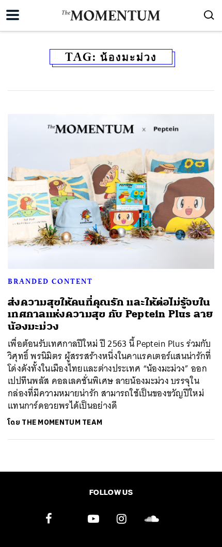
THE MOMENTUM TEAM (62, 422)
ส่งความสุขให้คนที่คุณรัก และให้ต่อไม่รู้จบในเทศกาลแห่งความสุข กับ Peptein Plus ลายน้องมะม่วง (110, 314)
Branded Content (50, 281)
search (209, 15)
